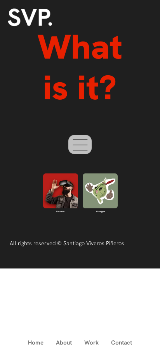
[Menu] (80, 144)
